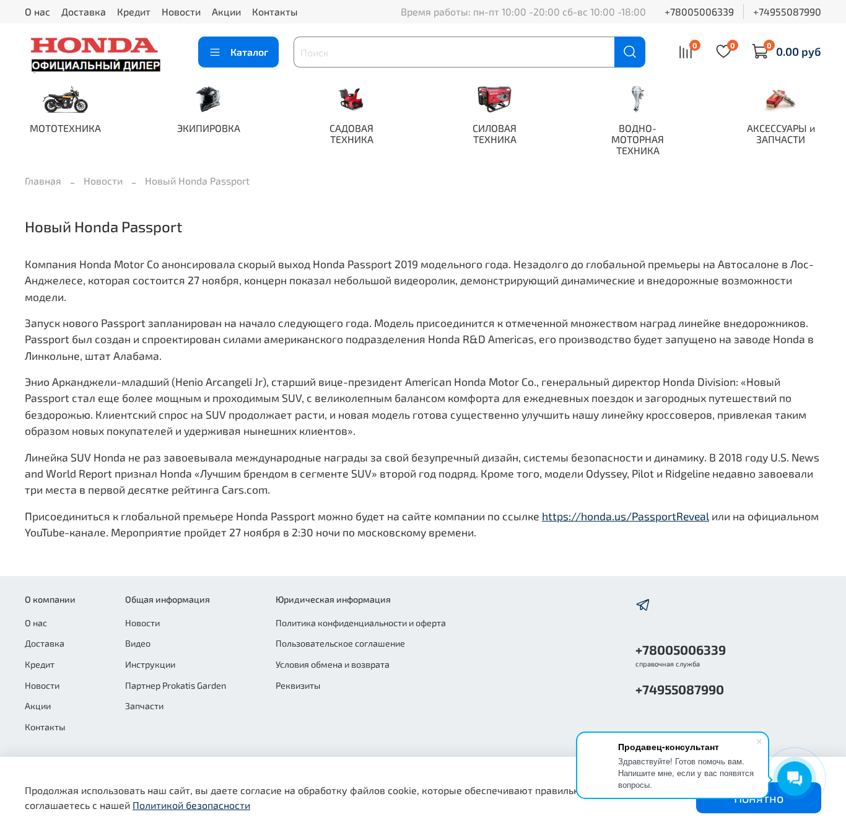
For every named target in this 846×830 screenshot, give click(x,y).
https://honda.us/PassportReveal (625, 516)
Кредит (133, 11)
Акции (226, 11)
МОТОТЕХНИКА (65, 128)
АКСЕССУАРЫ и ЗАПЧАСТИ (781, 133)
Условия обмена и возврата (333, 664)
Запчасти (144, 706)
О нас (37, 11)
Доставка (83, 11)
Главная (43, 180)
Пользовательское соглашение (340, 643)
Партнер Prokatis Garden (175, 685)
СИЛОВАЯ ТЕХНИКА (495, 133)
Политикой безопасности (191, 805)
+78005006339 (699, 11)
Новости (181, 11)
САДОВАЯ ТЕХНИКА (351, 133)
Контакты (275, 11)
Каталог (249, 52)
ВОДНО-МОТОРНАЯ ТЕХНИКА (637, 139)
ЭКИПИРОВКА (208, 128)
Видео (137, 643)
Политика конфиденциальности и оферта (361, 623)
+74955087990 (787, 11)
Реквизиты (298, 685)
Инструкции (150, 664)
